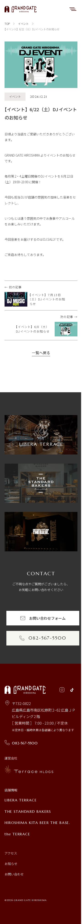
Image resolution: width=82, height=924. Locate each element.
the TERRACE (17, 834)
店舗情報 (11, 790)
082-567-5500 (25, 743)
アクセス (11, 853)
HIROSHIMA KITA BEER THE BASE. (37, 822)
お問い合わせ (14, 874)
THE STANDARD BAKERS (28, 811)
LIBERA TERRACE (21, 800)
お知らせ (11, 863)
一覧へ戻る (41, 352)
